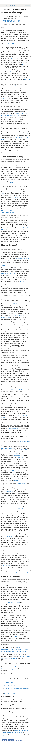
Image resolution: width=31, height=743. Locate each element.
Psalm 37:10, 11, (20, 113)
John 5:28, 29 (13, 85)
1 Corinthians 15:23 (14, 428)
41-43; (23, 649)
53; (14, 211)
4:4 (11, 537)
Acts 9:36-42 (22, 651)
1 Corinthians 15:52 (14, 603)
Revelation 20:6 (5, 139)
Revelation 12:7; (8, 682)
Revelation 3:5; (6, 537)
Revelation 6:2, (8, 693)
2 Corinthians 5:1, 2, (7, 213)
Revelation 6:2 (22, 450)
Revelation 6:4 (14, 454)
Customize (18, 740)
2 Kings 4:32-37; (6, 649)
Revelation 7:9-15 (12, 304)
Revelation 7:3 (6, 565)
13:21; (12, 649)
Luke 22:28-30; (19, 315)
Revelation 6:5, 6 (19, 456)
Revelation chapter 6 (25, 441)
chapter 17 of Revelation (8, 273)
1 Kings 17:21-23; (22, 647)
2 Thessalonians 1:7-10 (21, 573)
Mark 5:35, (17, 649)
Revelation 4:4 (5, 317)
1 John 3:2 (16, 197)
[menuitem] (2, 2)
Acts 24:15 (13, 72)
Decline (11, 740)
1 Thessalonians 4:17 (23, 134)
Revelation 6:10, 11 (21, 483)
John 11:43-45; (14, 651)
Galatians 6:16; (12, 134)
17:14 (16, 248)
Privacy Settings (8, 736)
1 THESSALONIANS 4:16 (11, 21)
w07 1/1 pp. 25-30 (11, 5)
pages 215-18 (15, 657)
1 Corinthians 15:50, (7, 211)
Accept (4, 740)
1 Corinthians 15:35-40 (8, 183)
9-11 (14, 693)
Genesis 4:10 (10, 492)
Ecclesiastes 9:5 (9, 44)
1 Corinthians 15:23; (10, 688)
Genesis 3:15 (13, 58)
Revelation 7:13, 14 (9, 685)
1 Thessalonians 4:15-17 (16, 389)
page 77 (14, 668)
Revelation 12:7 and (10, 248)
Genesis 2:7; (19, 211)
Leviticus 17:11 (18, 480)
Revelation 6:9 (20, 443)
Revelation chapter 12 (22, 258)
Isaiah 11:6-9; (5, 115)
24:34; (8, 651)
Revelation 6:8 (21, 457)
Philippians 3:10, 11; (22, 137)
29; (26, 113)
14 (5, 283)
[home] (2, 2)
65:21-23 (16, 115)
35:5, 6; (11, 115)
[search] (29, 2)
